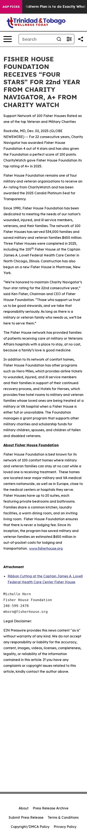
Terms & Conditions (63, 817)
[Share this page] (81, 39)
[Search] (59, 39)
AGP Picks (11, 7)
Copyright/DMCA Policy (30, 827)
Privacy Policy (65, 827)
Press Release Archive (50, 808)
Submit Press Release (26, 817)
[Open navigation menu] (7, 39)
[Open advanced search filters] (69, 39)
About (24, 808)
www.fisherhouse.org (46, 548)
